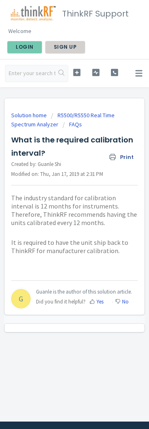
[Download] (59, 208)
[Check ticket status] (96, 72)
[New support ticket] (77, 72)
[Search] (61, 73)
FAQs (75, 124)
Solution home (29, 115)
